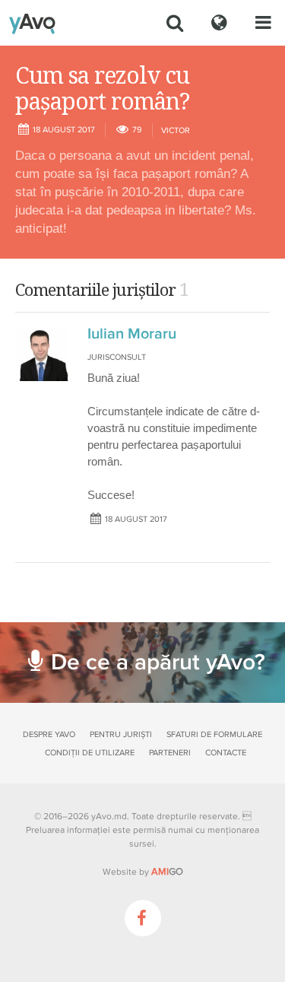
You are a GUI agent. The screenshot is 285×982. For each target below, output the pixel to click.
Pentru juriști (121, 734)
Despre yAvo (49, 734)
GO (167, 872)
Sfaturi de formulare (214, 734)
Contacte (225, 753)
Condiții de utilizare (90, 753)
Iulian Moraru (131, 334)
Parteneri (170, 753)
